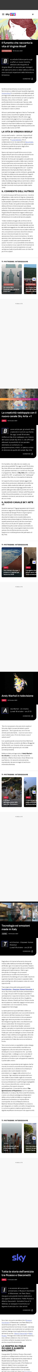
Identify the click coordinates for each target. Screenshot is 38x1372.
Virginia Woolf (6, 93)
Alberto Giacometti (20, 1333)
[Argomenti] (33, 14)
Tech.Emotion (7, 989)
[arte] (11, 14)
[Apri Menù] (3, 14)
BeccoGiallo (29, 142)
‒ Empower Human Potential (22, 989)
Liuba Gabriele (16, 140)
